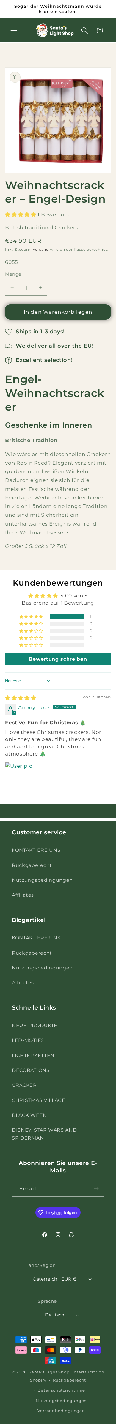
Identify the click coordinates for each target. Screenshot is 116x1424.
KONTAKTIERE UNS (36, 850)
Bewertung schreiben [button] (58, 659)
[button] (13, 30)
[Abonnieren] (96, 1189)
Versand (41, 249)
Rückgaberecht (32, 865)
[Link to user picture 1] (19, 776)
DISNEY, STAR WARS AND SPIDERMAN (44, 1134)
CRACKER (24, 1085)
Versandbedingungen (61, 1411)
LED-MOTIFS (28, 1040)
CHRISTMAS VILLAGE (38, 1100)
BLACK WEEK (29, 1115)
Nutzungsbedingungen (42, 880)
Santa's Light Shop (49, 1372)
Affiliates (23, 895)
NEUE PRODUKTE (34, 1025)
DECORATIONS (31, 1070)
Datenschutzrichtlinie (61, 1390)
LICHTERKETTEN (33, 1055)
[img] (20, 698)
